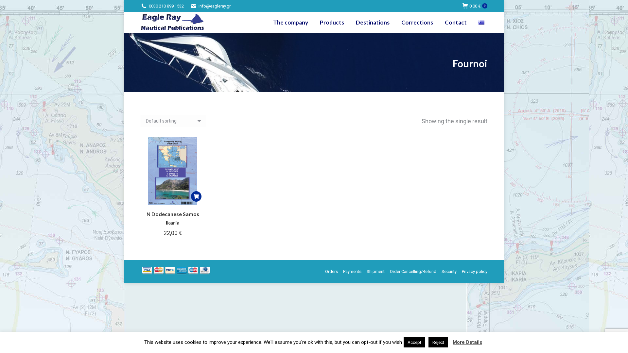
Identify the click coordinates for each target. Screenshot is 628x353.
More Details (467, 342)
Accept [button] (414, 342)
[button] (196, 196)
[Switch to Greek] (482, 22)
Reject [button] (438, 342)
